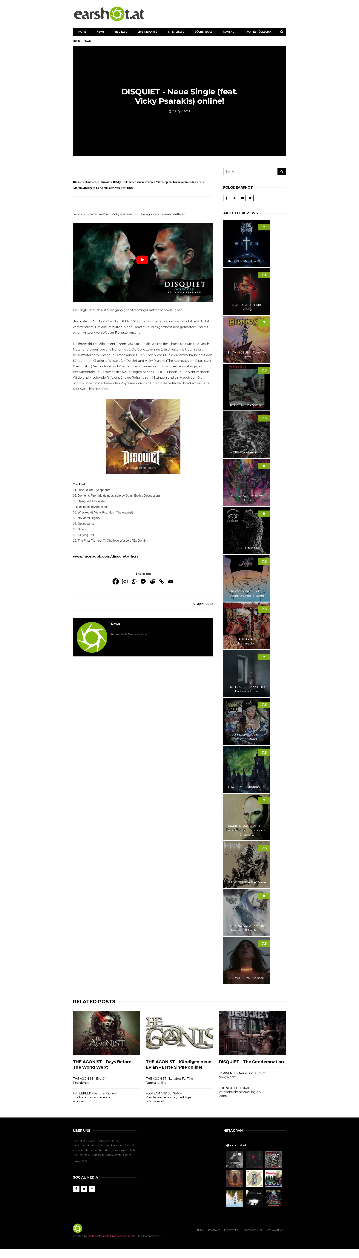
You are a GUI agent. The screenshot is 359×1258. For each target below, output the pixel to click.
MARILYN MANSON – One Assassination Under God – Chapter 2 (246, 830)
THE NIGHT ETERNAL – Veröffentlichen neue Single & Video (240, 1092)
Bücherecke (203, 31)
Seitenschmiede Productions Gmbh (111, 1236)
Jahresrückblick (258, 31)
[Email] (170, 581)
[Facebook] (115, 581)
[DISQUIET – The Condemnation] (252, 1033)
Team (200, 1230)
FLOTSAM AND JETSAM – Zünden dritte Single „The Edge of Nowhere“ (168, 1097)
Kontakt (214, 1230)
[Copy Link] (161, 581)
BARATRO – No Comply (246, 404)
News (101, 31)
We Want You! (276, 1230)
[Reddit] (152, 581)
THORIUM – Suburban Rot (247, 787)
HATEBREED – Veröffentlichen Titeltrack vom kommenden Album (94, 1097)
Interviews (176, 31)
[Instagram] (125, 581)
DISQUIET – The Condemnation (251, 1061)
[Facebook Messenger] (143, 581)
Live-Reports (147, 31)
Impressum (231, 1230)
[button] (234, 1159)
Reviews (121, 31)
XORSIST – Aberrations (247, 452)
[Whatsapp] (134, 581)
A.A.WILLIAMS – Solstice (246, 978)
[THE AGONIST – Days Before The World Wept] (106, 1033)
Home (82, 31)
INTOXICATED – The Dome (246, 882)
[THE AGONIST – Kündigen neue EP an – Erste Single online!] (179, 1033)
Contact (229, 31)
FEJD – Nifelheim (246, 548)
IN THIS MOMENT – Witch (246, 261)
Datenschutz (253, 1230)
